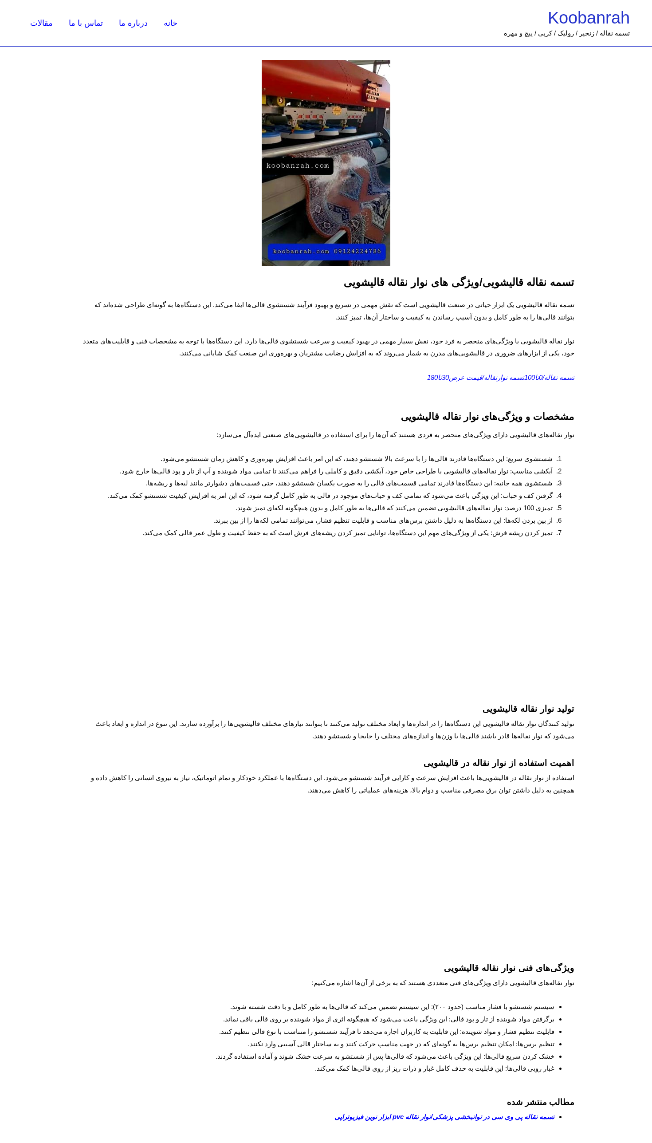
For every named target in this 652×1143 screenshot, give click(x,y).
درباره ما (133, 23)
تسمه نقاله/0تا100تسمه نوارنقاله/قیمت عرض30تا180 (500, 377)
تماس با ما (86, 23)
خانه (170, 23)
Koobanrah (589, 17)
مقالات (41, 23)
